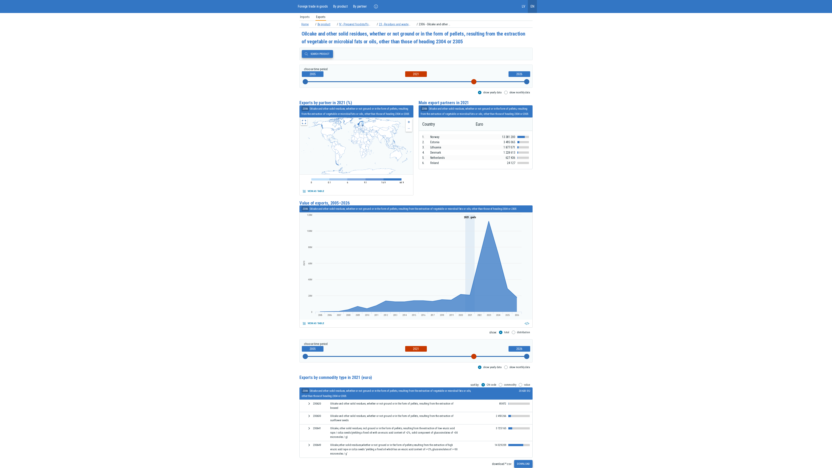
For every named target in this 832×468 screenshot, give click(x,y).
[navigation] (416, 24)
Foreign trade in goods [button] (313, 6)
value (527, 384)
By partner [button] (360, 6)
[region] (416, 17)
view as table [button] (316, 191)
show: (493, 332)
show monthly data (519, 92)
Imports (305, 17)
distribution (523, 332)
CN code (491, 384)
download (523, 463)
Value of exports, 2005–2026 (324, 203)
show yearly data (492, 92)
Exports (320, 17)
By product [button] (340, 6)
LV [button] (523, 6)
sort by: (474, 385)
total (506, 332)
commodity (510, 384)
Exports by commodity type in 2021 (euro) (335, 377)
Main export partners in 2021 (444, 102)
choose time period (316, 69)
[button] (375, 6)
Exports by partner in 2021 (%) (325, 102)
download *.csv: (502, 464)
